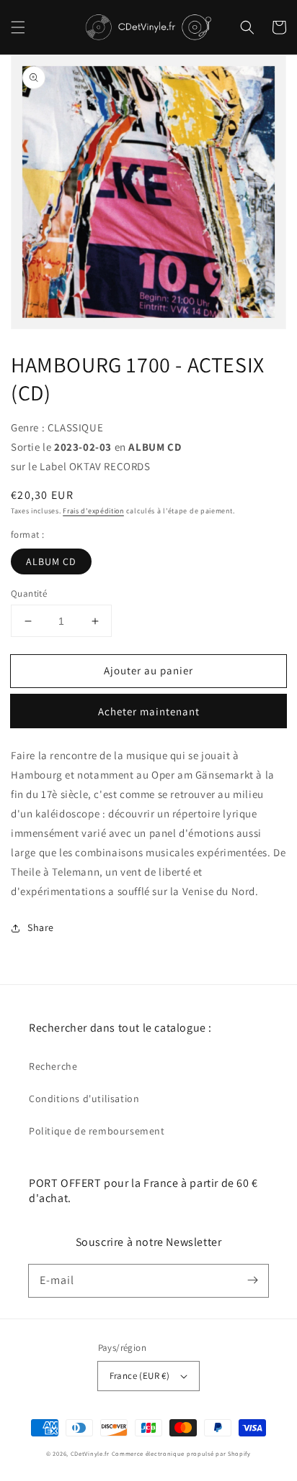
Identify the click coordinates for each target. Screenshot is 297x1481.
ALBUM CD (51, 561)
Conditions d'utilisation (84, 1098)
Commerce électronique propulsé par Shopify (181, 1453)
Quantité (29, 593)
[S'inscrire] (252, 1280)
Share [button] (40, 927)
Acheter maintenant (149, 711)
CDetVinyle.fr (90, 1453)
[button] (18, 27)
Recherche (53, 1066)
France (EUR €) (140, 1376)
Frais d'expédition (93, 510)
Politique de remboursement (97, 1130)
